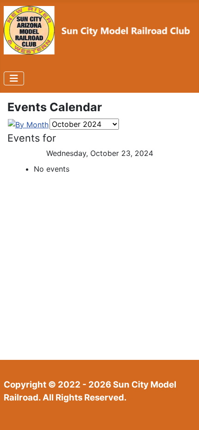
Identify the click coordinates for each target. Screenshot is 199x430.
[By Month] (28, 123)
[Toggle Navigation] (14, 78)
